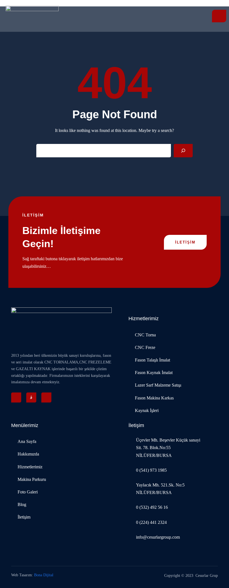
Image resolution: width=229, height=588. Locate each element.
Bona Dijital (43, 575)
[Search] (183, 150)
